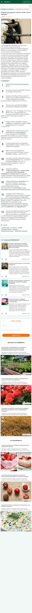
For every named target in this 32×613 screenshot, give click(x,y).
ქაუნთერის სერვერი (21, 231)
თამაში (20, 227)
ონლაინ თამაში (6, 229)
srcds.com (22, 214)
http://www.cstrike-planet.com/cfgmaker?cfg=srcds (15, 189)
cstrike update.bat (20, 132)
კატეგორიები (26, 1)
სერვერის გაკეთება (7, 231)
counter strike (5, 227)
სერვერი (15, 229)
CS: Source (14, 227)
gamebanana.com (6, 203)
